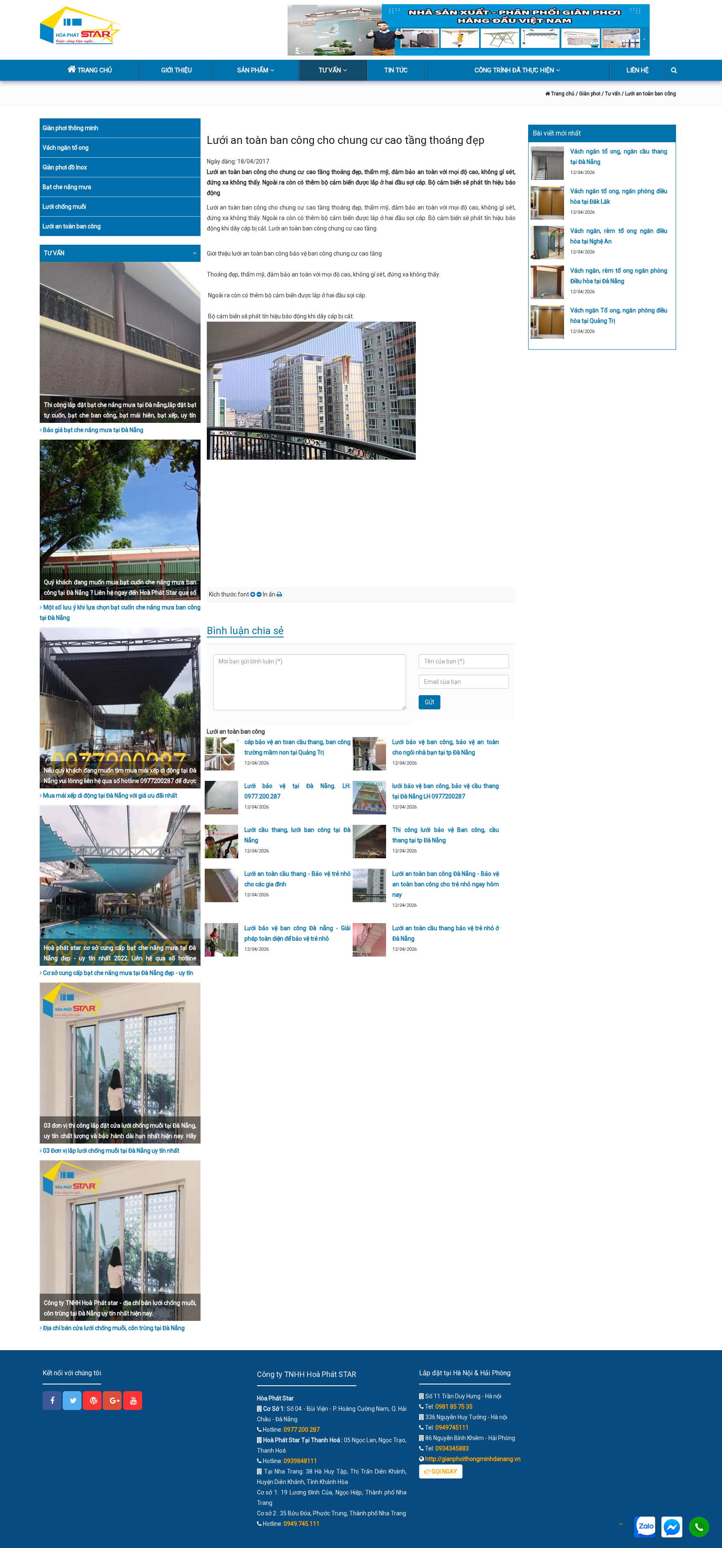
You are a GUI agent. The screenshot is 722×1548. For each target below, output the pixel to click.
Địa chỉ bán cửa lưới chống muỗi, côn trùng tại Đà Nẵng (113, 1328)
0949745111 (452, 1427)
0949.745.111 (302, 1523)
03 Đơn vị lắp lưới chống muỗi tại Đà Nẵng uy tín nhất (110, 1150)
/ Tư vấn (611, 94)
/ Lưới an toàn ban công (649, 94)
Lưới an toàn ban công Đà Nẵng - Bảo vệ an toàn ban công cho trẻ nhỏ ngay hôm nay (445, 884)
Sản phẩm (252, 70)
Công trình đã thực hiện (514, 70)
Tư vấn (330, 70)
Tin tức (396, 70)
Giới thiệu (176, 70)
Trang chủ (562, 94)
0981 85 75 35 (454, 1406)
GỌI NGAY (443, 1471)
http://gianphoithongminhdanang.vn (472, 1459)
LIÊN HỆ (638, 70)
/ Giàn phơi (587, 94)
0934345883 (452, 1448)
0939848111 (300, 1461)
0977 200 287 (302, 1429)
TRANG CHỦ (94, 70)
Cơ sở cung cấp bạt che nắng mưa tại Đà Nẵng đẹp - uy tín (117, 973)
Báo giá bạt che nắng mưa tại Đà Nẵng (92, 430)
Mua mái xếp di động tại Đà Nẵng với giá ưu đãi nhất (109, 795)
